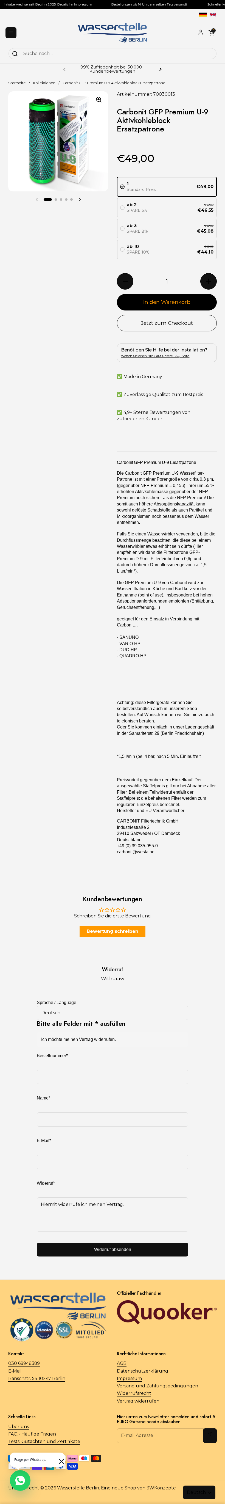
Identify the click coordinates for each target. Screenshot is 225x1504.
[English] (213, 15)
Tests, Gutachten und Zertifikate (44, 1441)
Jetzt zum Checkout (167, 323)
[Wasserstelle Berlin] (113, 33)
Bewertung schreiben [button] (112, 931)
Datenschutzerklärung (142, 1371)
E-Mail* (44, 1140)
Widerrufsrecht (134, 1393)
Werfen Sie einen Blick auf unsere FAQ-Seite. (155, 356)
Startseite (17, 83)
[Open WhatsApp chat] (20, 1480)
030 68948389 (24, 1363)
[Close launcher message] (59, 1458)
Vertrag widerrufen (138, 1401)
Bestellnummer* (52, 1055)
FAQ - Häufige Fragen (32, 1434)
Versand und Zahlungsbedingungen (157, 1385)
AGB (121, 1363)
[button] (48, 199)
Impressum (129, 1378)
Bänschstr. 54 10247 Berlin (36, 1378)
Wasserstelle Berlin (78, 1488)
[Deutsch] (203, 14)
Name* (43, 1098)
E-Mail (15, 1371)
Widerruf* (46, 1183)
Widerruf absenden (112, 1249)
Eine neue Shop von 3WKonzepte (138, 1488)
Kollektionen (44, 83)
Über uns (18, 1426)
